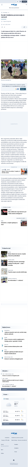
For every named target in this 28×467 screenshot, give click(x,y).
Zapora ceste (10, 270)
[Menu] (2, 4)
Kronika (5, 337)
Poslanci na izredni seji (12, 278)
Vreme (5, 394)
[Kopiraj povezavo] (4, 27)
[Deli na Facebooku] (2, 27)
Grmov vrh (6, 344)
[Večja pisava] (26, 27)
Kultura (6, 378)
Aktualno (5, 371)
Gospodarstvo (7, 330)
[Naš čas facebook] (14, 460)
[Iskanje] (26, 4)
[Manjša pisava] (22, 27)
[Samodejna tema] (18, 2)
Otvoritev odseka (11, 259)
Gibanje (8, 169)
